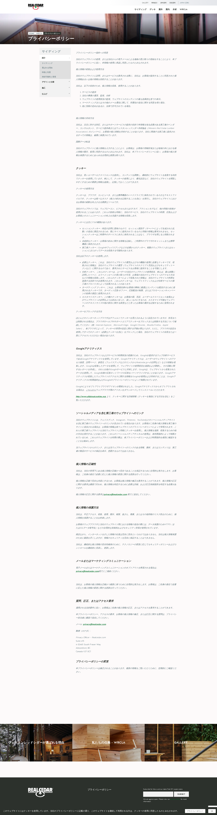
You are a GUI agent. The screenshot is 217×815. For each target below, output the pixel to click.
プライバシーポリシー (52, 33)
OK (212, 811)
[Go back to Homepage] (36, 7)
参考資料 (163, 3)
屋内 (168, 10)
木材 (175, 10)
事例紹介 (154, 3)
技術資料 (173, 3)
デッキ (153, 10)
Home (31, 33)
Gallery (145, 3)
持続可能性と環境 (49, 77)
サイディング (140, 10)
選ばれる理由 (47, 68)
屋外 (161, 10)
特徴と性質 (46, 72)
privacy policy (175, 799)
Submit (181, 794)
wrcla (39, 33)
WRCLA (183, 10)
